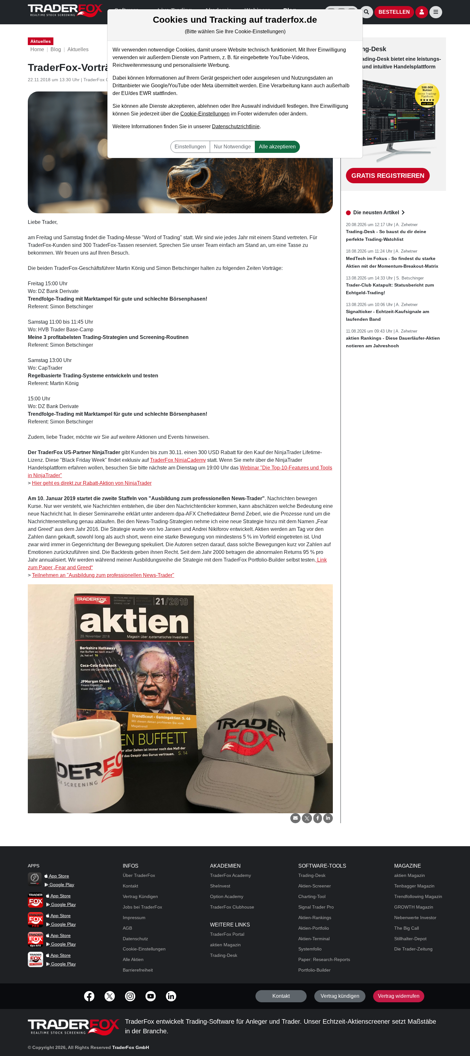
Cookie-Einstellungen (205, 113)
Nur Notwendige (232, 146)
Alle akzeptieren (277, 146)
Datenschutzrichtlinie (236, 126)
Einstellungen (190, 146)
